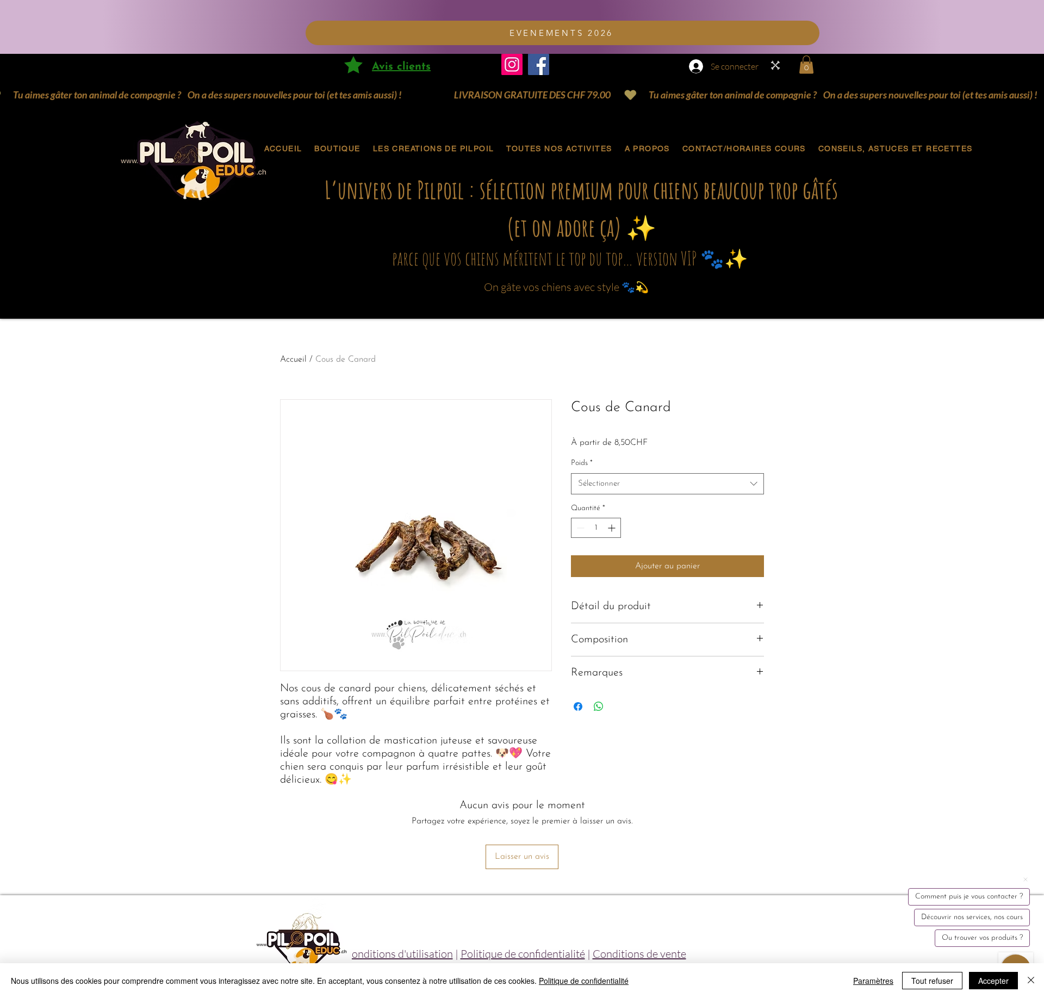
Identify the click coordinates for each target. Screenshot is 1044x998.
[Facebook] (538, 64)
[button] (806, 64)
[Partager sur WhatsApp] (598, 706)
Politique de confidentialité (523, 953)
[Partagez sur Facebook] (578, 706)
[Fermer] (1030, 980)
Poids (582, 463)
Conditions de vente (639, 953)
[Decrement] (579, 527)
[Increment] (612, 527)
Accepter (993, 980)
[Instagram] (512, 64)
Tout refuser (932, 980)
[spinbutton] (596, 527)
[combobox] (667, 483)
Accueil (293, 359)
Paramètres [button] (873, 980)
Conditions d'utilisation (398, 953)
